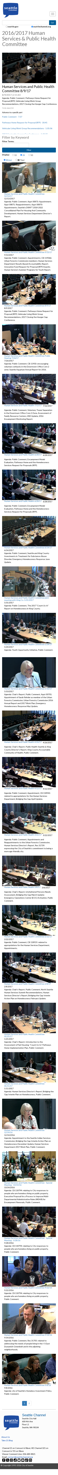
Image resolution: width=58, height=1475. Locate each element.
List (10, 160)
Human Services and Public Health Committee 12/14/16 (24, 1131)
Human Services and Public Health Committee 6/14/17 (28, 547)
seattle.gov (13, 26)
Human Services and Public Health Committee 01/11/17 (24, 1084)
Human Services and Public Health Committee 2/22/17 (28, 936)
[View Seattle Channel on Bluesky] (19, 1460)
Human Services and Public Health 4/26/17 (23, 742)
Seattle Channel (34, 1415)
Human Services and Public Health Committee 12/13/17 (24, 195)
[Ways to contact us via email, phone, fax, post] (30, 1460)
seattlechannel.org (42, 26)
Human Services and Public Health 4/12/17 (23, 788)
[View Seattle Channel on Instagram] (12, 1460)
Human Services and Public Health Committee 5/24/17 (28, 644)
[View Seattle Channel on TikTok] (15, 1460)
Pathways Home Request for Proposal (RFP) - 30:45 (24, 122)
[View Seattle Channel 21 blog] (27, 1460)
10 (15, 155)
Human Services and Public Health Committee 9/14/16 (28, 1335)
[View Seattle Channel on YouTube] (23, 1460)
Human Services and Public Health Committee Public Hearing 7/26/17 (27, 357)
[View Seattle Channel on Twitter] (8, 1460)
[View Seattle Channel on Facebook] (4, 1460)
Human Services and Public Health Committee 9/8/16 (27, 1385)
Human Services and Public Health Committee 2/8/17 (27, 984)
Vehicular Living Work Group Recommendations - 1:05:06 (27, 128)
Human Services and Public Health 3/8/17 (22, 887)
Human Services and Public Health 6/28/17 (23, 454)
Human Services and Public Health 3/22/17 (23, 835)
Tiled (21, 160)
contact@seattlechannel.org (20, 1457)
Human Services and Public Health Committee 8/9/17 (27, 305)
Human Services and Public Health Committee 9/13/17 (28, 252)
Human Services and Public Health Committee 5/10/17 (28, 688)
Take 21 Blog (7, 1440)
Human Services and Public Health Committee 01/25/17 (24, 1035)
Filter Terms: (8, 141)
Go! (52, 22)
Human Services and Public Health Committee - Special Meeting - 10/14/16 (28, 1184)
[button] (29, 68)
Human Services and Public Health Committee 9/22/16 (28, 1287)
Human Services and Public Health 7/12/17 (23, 405)
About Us (5, 1437)
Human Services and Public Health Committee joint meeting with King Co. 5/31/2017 (26, 599)
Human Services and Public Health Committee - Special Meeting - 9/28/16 (28, 1239)
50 (32, 155)
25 (24, 155)
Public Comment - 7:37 (12, 117)
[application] (29, 68)
